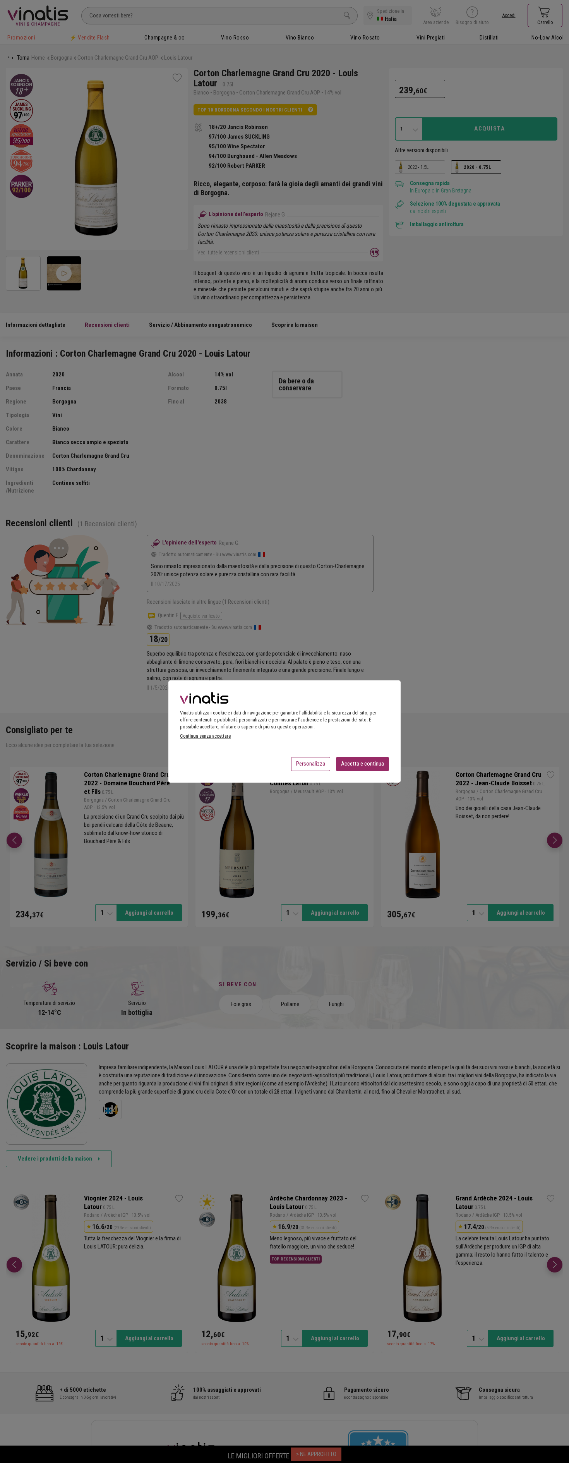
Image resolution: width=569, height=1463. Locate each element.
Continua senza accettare (205, 736)
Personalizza (310, 763)
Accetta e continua (362, 763)
